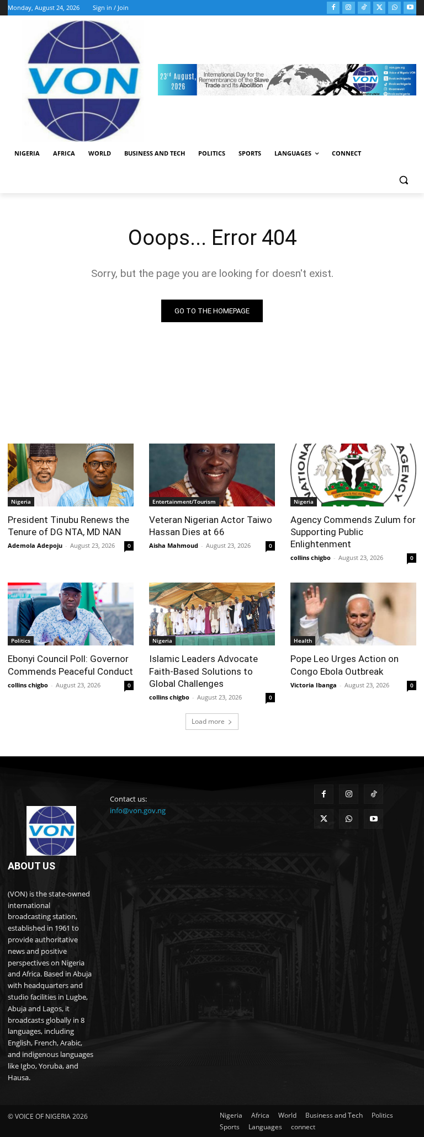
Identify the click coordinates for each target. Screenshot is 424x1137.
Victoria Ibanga (313, 685)
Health (303, 640)
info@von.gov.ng (138, 810)
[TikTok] (364, 8)
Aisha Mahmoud (173, 545)
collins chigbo (310, 557)
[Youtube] (410, 8)
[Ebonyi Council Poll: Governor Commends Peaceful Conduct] (71, 614)
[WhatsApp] (394, 8)
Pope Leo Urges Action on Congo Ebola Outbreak (344, 664)
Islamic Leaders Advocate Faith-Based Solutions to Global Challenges (203, 670)
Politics (20, 640)
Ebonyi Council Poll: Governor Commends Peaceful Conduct (70, 664)
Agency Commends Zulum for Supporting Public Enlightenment (353, 531)
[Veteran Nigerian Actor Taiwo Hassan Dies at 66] (212, 475)
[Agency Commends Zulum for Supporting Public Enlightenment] (353, 475)
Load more (208, 721)
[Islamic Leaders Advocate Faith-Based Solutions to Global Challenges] (212, 614)
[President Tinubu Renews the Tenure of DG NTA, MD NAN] (71, 475)
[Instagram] (348, 8)
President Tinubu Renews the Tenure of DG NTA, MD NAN (68, 525)
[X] (379, 8)
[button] (403, 180)
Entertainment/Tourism (184, 501)
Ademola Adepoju (35, 545)
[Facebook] (333, 8)
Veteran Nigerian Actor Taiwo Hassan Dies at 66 (210, 525)
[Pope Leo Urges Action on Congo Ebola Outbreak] (353, 614)
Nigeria (21, 501)
